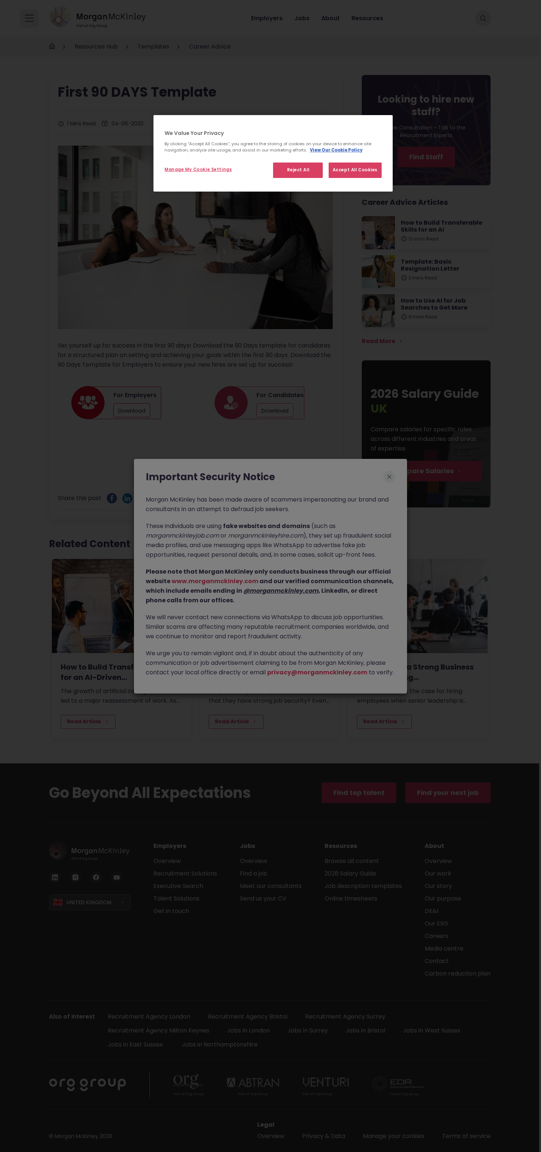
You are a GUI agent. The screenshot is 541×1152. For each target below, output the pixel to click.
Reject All (298, 170)
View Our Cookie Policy (336, 150)
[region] (273, 153)
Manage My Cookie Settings (198, 169)
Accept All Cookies (355, 170)
